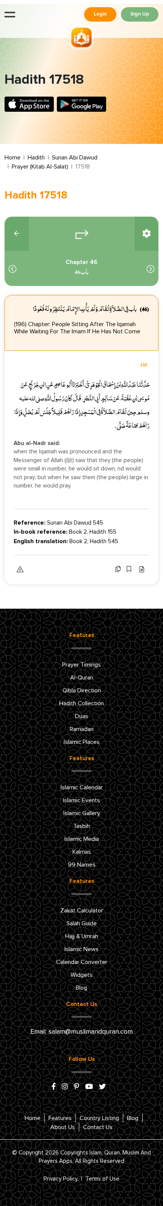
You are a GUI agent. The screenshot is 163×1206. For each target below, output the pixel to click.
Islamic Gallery (81, 813)
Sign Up (139, 14)
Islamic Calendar (82, 787)
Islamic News (81, 949)
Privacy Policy (61, 1179)
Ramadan (82, 729)
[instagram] (65, 1087)
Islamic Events (81, 800)
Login (100, 14)
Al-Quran (81, 678)
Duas (81, 716)
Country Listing (99, 1118)
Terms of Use (102, 1179)
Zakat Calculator (81, 911)
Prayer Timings (81, 665)
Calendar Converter (81, 962)
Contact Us (98, 1127)
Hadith (36, 158)
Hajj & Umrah (81, 936)
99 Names (82, 865)
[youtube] (89, 1087)
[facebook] (54, 1087)
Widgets (81, 975)
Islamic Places (82, 742)
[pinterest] (76, 1087)
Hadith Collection (81, 703)
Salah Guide (81, 923)
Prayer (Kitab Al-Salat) (40, 167)
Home (12, 158)
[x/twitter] (102, 1087)
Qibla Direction (82, 690)
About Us (62, 1127)
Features (60, 1118)
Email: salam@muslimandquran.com (81, 1031)
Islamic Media (81, 839)
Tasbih (81, 826)
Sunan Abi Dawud (74, 158)
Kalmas (81, 852)
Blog (81, 988)
